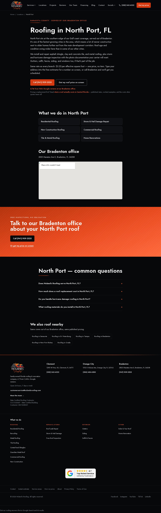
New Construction (16, 462)
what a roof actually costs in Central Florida (71, 92)
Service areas (37, 489)
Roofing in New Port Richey (42, 342)
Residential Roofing (49, 121)
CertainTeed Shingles (17, 447)
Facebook (114, 496)
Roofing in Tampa (82, 336)
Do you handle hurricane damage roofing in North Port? (80, 299)
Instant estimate (23, 489)
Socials (110, 5)
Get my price (143, 5)
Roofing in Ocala (64, 342)
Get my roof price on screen (71, 82)
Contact (101, 5)
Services (30, 5)
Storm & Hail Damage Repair (96, 121)
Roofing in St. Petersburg (61, 336)
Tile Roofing (14, 443)
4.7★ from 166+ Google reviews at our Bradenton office (52, 89)
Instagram (123, 496)
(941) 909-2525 (125, 372)
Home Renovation (124, 433)
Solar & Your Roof (124, 429)
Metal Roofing (15, 438)
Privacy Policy (69, 489)
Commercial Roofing (92, 129)
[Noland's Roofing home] (16, 5)
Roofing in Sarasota (39, 336)
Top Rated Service (85, 473)
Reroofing (13, 433)
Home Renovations (92, 138)
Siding (84, 433)
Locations (42, 5)
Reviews (62, 5)
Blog (93, 5)
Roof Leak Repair (52, 429)
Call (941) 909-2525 (42, 82)
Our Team (73, 5)
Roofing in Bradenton (102, 336)
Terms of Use (82, 489)
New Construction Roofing (52, 129)
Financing (84, 5)
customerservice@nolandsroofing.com (25, 390)
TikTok (140, 496)
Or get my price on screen (22, 245)
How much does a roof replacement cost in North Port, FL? (80, 291)
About (59, 489)
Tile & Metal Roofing (50, 138)
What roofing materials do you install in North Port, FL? (80, 307)
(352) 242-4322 (128, 5)
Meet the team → (17, 395)
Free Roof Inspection (53, 438)
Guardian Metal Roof (17, 452)
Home (12, 14)
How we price (50, 489)
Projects (53, 5)
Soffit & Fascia (87, 438)
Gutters (85, 429)
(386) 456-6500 (89, 372)
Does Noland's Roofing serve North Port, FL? (80, 283)
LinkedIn (148, 496)
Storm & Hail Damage (54, 433)
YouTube (133, 496)
